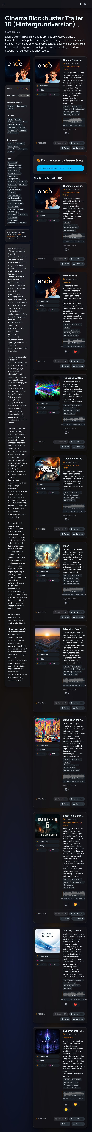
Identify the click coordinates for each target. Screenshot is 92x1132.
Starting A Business (74, 930)
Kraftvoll (11, 149)
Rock (71, 980)
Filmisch (11, 106)
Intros (10, 119)
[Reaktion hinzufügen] (67, 133)
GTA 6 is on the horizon (75, 720)
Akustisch (79, 980)
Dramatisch (20, 143)
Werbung (21, 127)
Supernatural (68, 1037)
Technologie (22, 122)
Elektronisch (21, 106)
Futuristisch (12, 130)
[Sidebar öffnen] (3, 3)
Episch (10, 143)
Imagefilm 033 (71, 275)
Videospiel (11, 122)
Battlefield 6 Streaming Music (72, 824)
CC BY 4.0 (23, 88)
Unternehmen (13, 133)
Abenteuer (12, 127)
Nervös (10, 151)
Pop (65, 980)
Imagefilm (67, 282)
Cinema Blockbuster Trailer (71, 68)
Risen (66, 546)
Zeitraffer (23, 130)
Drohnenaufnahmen (15, 124)
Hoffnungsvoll (21, 149)
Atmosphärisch (13, 146)
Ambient (11, 109)
